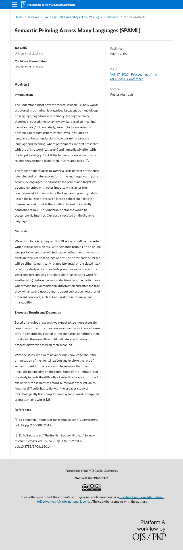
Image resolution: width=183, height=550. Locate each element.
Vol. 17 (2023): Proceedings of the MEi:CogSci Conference (81, 17)
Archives (33, 17)
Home (19, 17)
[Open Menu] (14, 4)
